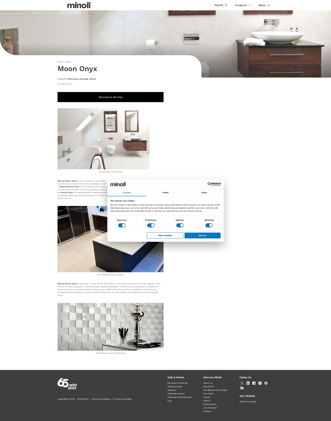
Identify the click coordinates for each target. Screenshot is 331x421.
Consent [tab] (127, 193)
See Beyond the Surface (215, 390)
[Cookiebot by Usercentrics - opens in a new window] (209, 184)
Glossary (171, 390)
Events (206, 397)
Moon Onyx (67, 192)
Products (241, 5)
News (68, 61)
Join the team (210, 408)
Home (60, 61)
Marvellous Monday (78, 79)
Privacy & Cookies (122, 399)
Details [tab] (165, 193)
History (206, 400)
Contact (207, 411)
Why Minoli (208, 386)
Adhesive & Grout (176, 393)
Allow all (202, 235)
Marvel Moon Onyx (67, 181)
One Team (208, 393)
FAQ (169, 400)
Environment (209, 404)
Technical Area (174, 386)
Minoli (92, 79)
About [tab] (204, 193)
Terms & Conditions (101, 399)
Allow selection (165, 235)
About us (208, 383)
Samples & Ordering (177, 383)
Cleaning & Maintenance (179, 397)
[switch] (151, 225)
